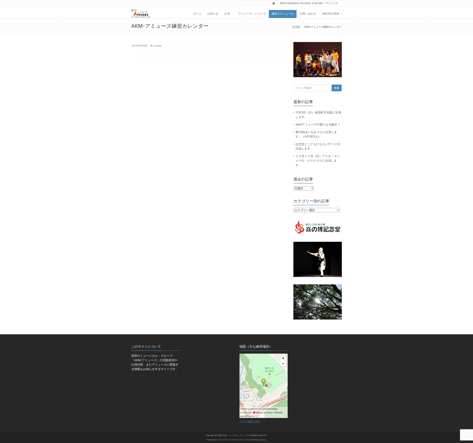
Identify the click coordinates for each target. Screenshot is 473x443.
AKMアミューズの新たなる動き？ (317, 124)
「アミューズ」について (250, 13)
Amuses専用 (330, 13)
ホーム (197, 13)
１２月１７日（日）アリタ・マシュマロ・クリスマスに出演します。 (317, 160)
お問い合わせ (308, 13)
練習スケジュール (283, 13)
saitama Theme (239, 440)
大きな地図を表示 (249, 421)
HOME (296, 26)
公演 (227, 13)
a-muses (157, 45)
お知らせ (212, 13)
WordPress (224, 440)
